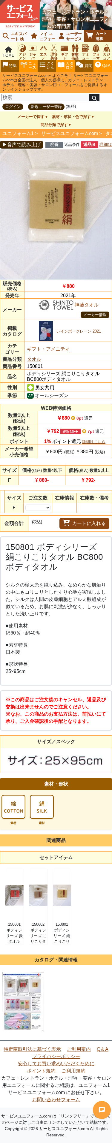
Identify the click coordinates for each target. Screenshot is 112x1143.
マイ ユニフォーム (42, 37)
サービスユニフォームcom (69, 133)
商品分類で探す (54, 124)
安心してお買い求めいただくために (56, 1063)
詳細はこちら (93, 441)
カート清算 (101, 36)
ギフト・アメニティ (48, 348)
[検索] (94, 97)
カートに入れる (89, 523)
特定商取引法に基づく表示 (32, 1049)
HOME (8, 55)
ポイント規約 (41, 1070)
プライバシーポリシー (56, 1056)
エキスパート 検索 (13, 37)
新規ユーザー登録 (46, 106)
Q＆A (102, 1049)
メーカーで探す (31, 116)
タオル (34, 359)
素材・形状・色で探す (71, 116)
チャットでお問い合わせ (102, 1110)
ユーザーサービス (74, 36)
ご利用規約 (73, 1070)
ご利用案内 (79, 1049)
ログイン (13, 106)
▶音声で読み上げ (21, 144)
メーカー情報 (95, 314)
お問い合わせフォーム (56, 1099)
